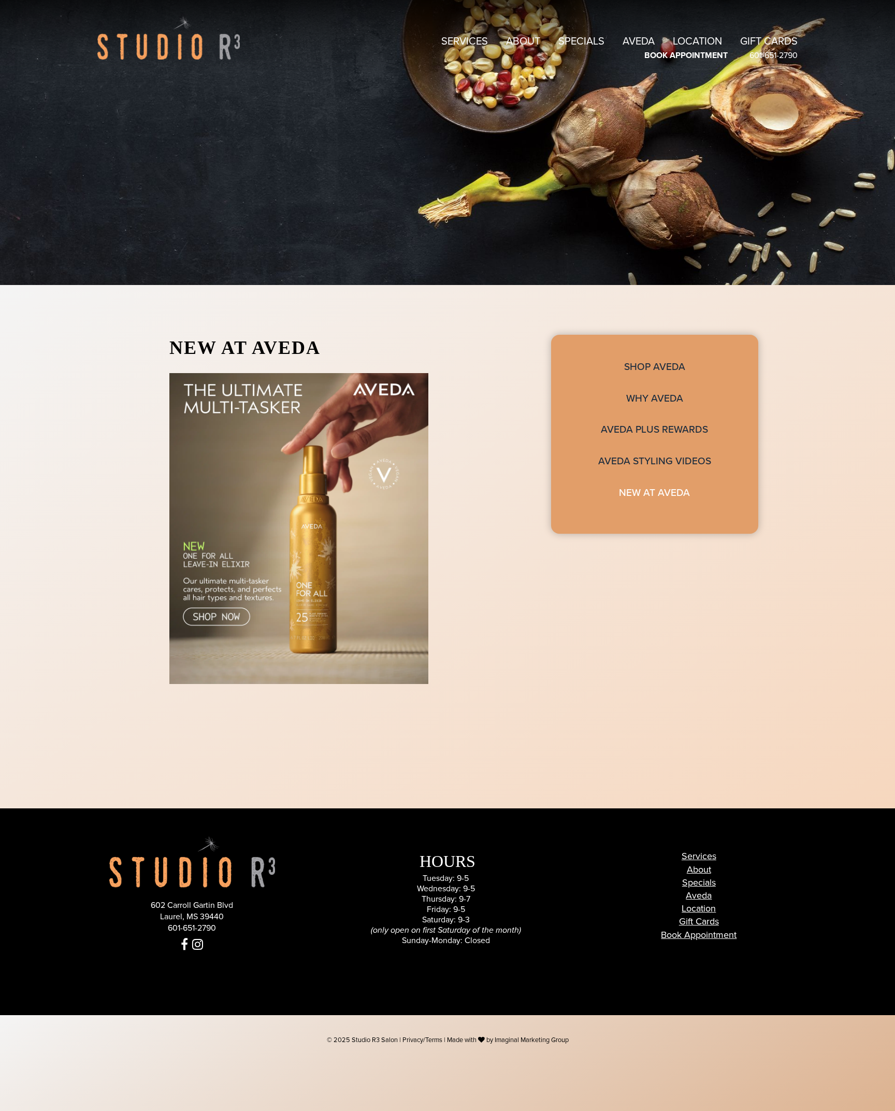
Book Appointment (699, 935)
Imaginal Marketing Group (532, 1040)
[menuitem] (464, 41)
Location (697, 41)
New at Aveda (654, 492)
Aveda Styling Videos (654, 461)
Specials (581, 41)
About (523, 41)
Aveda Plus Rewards (654, 429)
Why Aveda (654, 398)
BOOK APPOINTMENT (686, 55)
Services (464, 41)
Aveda (639, 41)
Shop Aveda (654, 367)
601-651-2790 (773, 55)
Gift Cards (769, 41)
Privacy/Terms (422, 1040)
